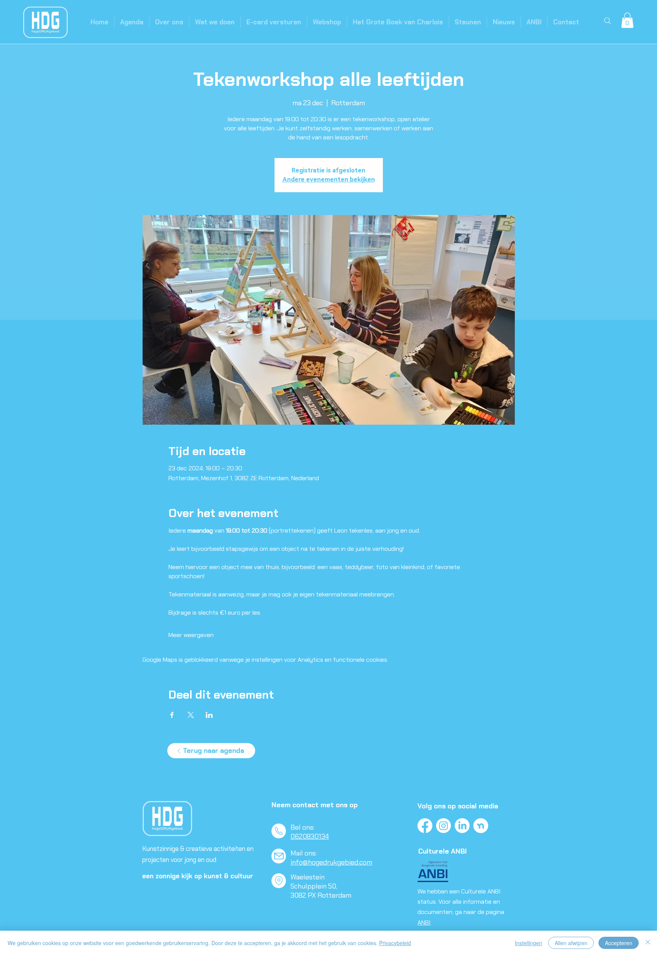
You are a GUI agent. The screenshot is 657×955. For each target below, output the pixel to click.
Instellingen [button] (528, 943)
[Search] (608, 21)
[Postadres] (278, 880)
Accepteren (618, 943)
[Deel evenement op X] (190, 715)
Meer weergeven (191, 635)
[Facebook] (424, 825)
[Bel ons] (278, 831)
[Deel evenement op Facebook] (172, 715)
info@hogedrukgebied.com (331, 862)
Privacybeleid (395, 943)
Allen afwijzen (571, 943)
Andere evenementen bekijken (328, 179)
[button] (627, 20)
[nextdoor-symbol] (480, 825)
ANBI (423, 923)
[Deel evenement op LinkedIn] (209, 715)
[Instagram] (443, 825)
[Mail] (278, 856)
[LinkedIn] (462, 825)
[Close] (647, 943)
